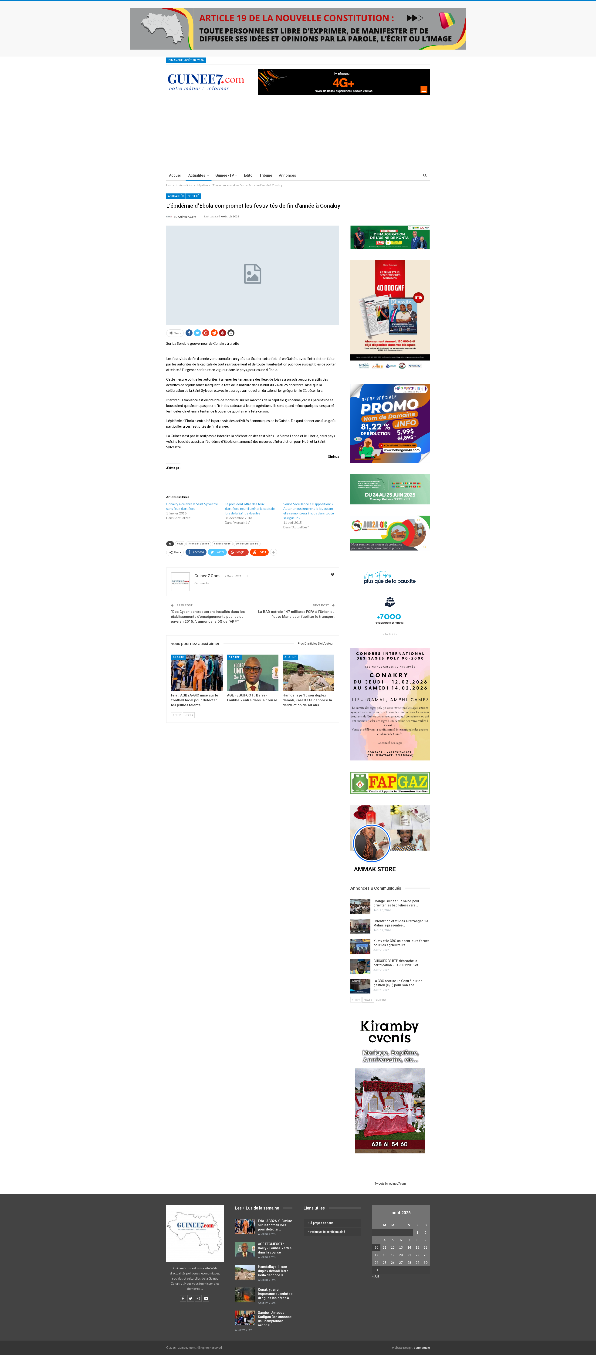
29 (417, 1262)
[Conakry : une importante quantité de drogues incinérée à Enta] (245, 1294)
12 (393, 1247)
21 (409, 1255)
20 (401, 1255)
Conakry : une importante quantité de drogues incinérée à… (275, 1294)
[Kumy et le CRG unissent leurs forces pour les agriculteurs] (360, 946)
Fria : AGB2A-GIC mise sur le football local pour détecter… (275, 1225)
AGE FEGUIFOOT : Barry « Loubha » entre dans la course (274, 1248)
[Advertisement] (298, 134)
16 (425, 1247)
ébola (180, 543)
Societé (193, 196)
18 (384, 1255)
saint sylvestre (222, 543)
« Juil (375, 1276)
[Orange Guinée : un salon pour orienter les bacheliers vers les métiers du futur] (360, 906)
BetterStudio (422, 1347)
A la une (179, 657)
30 (425, 1262)
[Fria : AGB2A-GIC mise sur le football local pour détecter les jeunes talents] (197, 673)
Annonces (287, 175)
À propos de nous (321, 1223)
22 (417, 1255)
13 (401, 1247)
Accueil (175, 175)
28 (409, 1262)
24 (376, 1262)
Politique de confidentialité (327, 1231)
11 (384, 1247)
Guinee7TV (224, 175)
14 (409, 1247)
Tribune (265, 175)
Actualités (196, 175)
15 (417, 1247)
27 (401, 1262)
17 (376, 1255)
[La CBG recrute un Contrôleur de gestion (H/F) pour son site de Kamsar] (360, 986)
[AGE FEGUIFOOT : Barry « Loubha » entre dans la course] (253, 673)
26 (393, 1262)
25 (384, 1262)
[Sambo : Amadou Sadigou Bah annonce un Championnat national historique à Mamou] (245, 1318)
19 (393, 1255)
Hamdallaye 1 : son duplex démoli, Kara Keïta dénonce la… (273, 1271)
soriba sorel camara (247, 543)
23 (425, 1255)
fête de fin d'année (199, 543)
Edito (248, 175)
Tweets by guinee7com (390, 1183)
